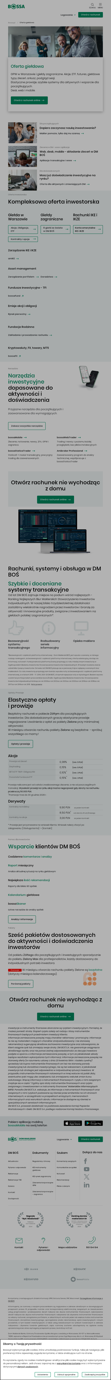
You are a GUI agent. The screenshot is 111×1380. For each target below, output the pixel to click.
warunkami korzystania (69, 1363)
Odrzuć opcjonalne (66, 1374)
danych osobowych (27, 1366)
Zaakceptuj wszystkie (95, 1374)
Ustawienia (42, 1374)
